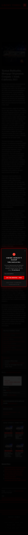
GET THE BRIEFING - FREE (14, 277)
